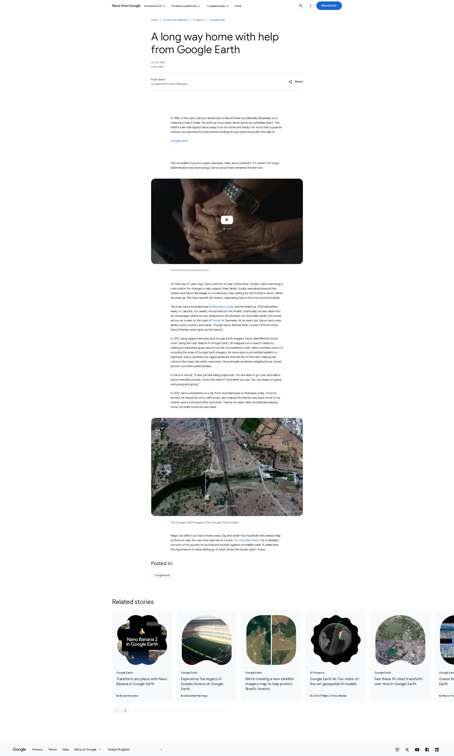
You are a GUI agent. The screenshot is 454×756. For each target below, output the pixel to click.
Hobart (217, 320)
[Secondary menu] (310, 5)
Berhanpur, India (222, 307)
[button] (329, 5)
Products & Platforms (176, 19)
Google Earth (217, 19)
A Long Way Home (247, 540)
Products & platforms (184, 6)
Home (154, 19)
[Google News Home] (126, 5)
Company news (216, 6)
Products (198, 19)
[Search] (301, 5)
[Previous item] (116, 710)
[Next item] (125, 710)
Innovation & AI (153, 6)
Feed (238, 6)
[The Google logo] (19, 749)
